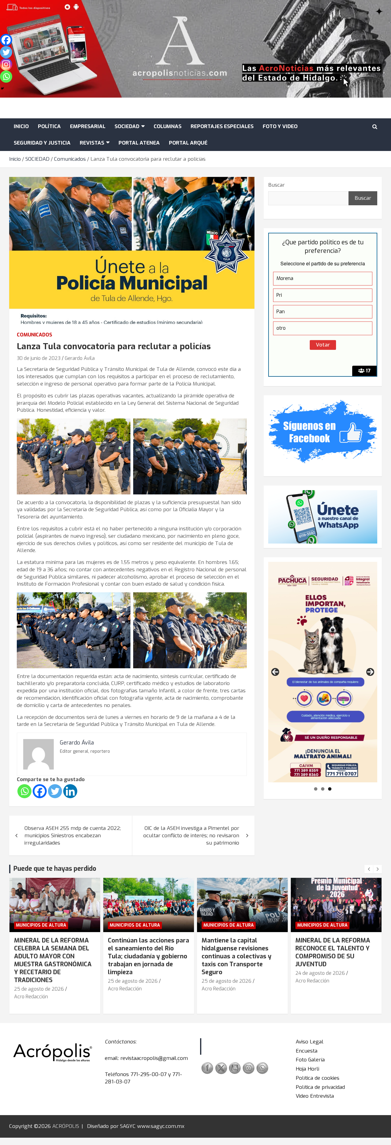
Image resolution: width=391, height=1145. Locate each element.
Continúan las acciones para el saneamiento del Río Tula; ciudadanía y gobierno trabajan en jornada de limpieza (148, 956)
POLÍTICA (49, 126)
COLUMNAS (167, 126)
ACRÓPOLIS (65, 1126)
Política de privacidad (320, 1087)
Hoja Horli (307, 1068)
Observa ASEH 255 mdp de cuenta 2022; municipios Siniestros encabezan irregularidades (72, 835)
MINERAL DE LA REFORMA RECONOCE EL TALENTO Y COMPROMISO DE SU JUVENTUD (332, 952)
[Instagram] (6, 64)
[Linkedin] (70, 791)
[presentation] (368, 869)
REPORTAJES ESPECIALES (222, 126)
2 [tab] (322, 789)
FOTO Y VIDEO (280, 126)
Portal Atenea (139, 142)
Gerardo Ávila (80, 358)
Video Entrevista (315, 1096)
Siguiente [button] (370, 672)
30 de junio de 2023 (38, 358)
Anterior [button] (275, 672)
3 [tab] (329, 789)
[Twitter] (55, 791)
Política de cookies (317, 1078)
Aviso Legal (309, 1041)
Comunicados (34, 335)
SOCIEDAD (127, 126)
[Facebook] (40, 791)
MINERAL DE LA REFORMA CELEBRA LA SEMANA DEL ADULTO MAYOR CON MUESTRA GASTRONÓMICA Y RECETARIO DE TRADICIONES (53, 960)
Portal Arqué (188, 142)
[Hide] (2, 88)
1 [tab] (315, 789)
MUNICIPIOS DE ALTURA (41, 925)
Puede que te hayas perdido (54, 868)
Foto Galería (310, 1059)
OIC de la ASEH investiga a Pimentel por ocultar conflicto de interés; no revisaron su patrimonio (191, 835)
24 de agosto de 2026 (320, 973)
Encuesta (306, 1050)
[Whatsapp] (24, 791)
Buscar (276, 184)
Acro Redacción (31, 996)
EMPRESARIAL (87, 126)
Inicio (21, 126)
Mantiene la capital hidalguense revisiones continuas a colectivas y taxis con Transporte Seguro (236, 956)
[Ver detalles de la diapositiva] (322, 672)
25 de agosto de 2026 (39, 989)
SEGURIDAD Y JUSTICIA (42, 142)
